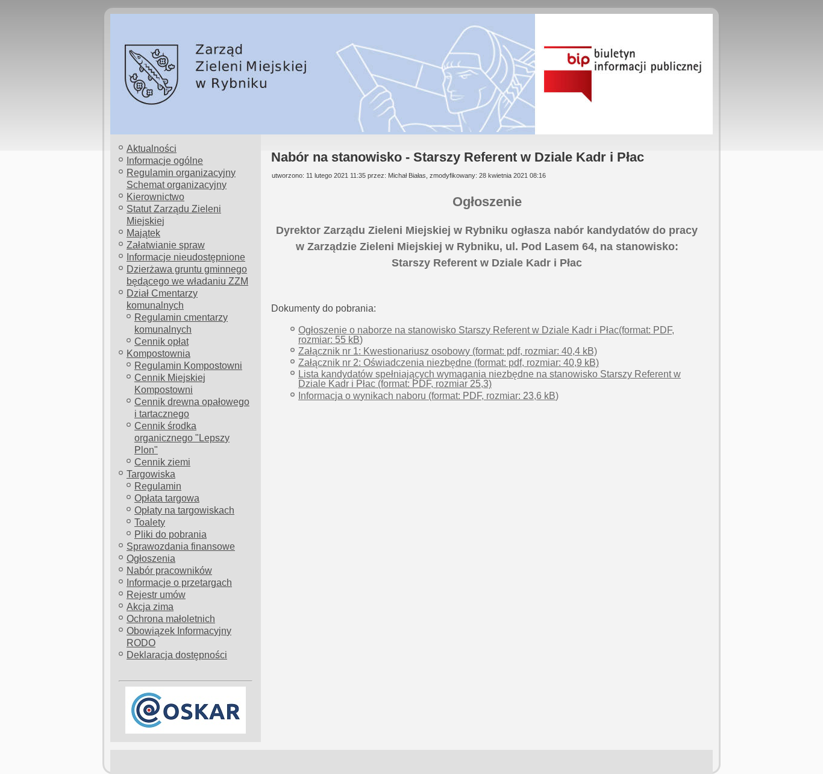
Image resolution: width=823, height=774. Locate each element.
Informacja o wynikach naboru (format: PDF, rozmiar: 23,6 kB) (428, 396)
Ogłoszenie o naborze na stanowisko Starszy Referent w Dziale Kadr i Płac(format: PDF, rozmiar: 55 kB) (486, 335)
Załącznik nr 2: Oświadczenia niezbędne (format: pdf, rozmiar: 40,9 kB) (448, 362)
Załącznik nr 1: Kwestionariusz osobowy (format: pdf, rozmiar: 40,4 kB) (447, 351)
